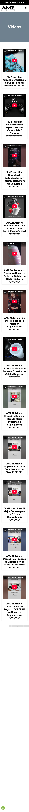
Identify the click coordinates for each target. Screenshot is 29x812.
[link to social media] (3, 808)
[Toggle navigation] (26, 8)
